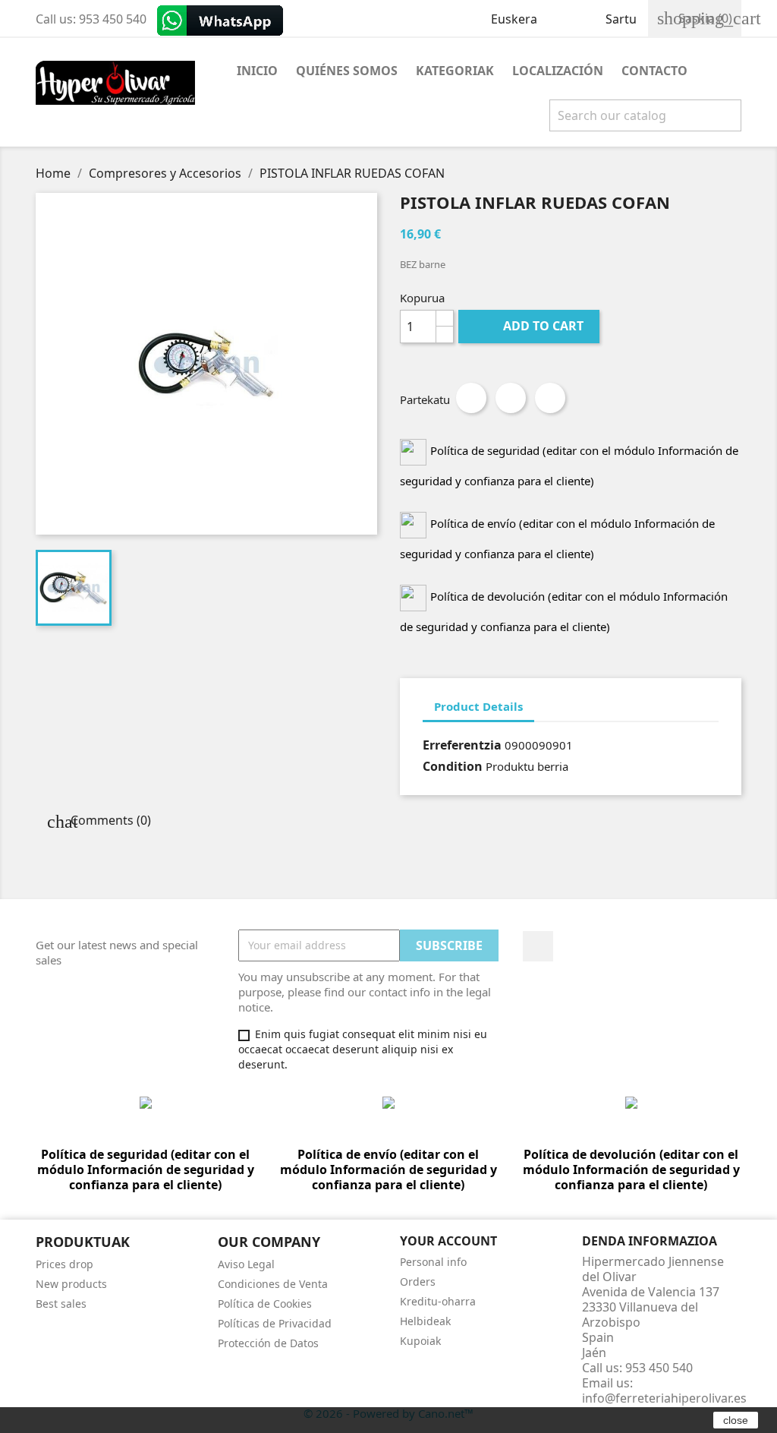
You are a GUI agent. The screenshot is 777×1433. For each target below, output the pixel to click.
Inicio (257, 70)
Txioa (510, 398)
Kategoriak (455, 70)
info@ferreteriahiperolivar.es (664, 1398)
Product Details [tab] (478, 706)
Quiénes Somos (347, 70)
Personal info (433, 1262)
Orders (418, 1281)
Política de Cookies (265, 1303)
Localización (557, 70)
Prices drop (64, 1264)
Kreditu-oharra (438, 1301)
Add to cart (530, 326)
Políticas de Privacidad (275, 1323)
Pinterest (550, 398)
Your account (448, 1241)
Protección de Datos (268, 1343)
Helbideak (425, 1321)
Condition (453, 766)
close (735, 1420)
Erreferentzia (462, 745)
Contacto (654, 70)
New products (71, 1284)
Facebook (538, 946)
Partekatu (471, 398)
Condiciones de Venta (273, 1284)
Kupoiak (420, 1341)
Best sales (61, 1303)
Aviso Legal (246, 1264)
